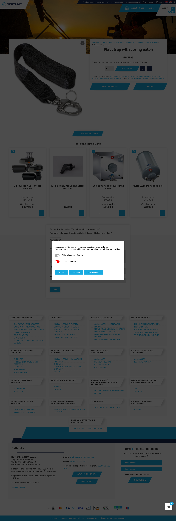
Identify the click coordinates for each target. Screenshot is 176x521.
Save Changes (93, 272)
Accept (62, 272)
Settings (76, 272)
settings (117, 249)
